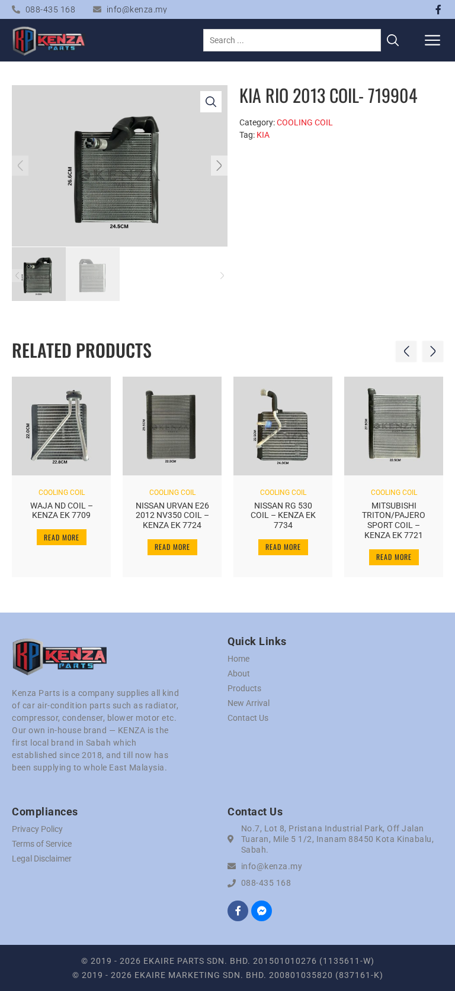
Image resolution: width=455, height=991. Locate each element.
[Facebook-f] (438, 9)
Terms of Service (42, 843)
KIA (263, 135)
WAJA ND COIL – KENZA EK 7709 (61, 510)
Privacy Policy (37, 829)
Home (238, 658)
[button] (432, 40)
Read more (61, 537)
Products (244, 688)
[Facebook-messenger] (261, 911)
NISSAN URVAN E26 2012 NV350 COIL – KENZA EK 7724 (172, 515)
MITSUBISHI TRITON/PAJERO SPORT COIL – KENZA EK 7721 (393, 520)
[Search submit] (393, 40)
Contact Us (248, 718)
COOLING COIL (305, 122)
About (239, 673)
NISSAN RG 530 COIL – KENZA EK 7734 (283, 515)
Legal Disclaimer (42, 858)
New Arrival (249, 703)
